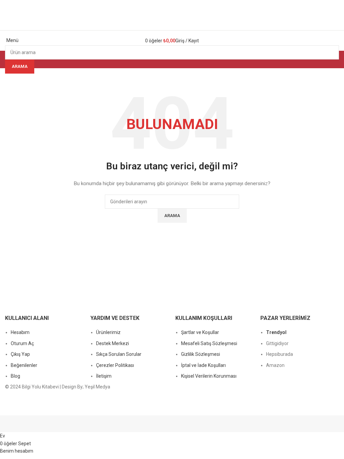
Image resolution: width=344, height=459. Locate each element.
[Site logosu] (172, 14)
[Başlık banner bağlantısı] (172, 229)
